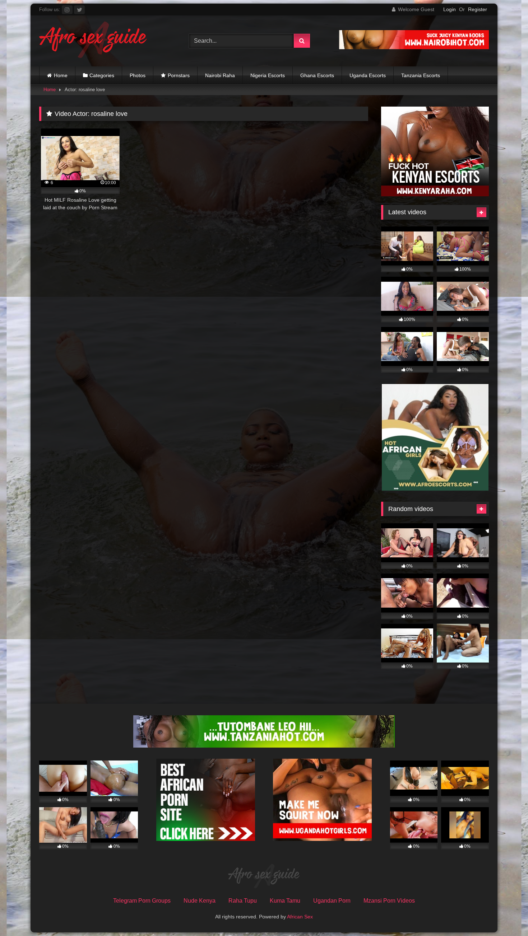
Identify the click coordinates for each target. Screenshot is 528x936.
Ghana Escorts (317, 75)
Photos (137, 75)
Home (61, 75)
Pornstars (179, 75)
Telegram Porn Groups (142, 901)
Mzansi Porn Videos (389, 901)
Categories (101, 75)
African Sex (300, 916)
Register (477, 9)
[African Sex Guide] (93, 41)
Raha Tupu (242, 901)
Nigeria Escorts (267, 75)
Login (449, 9)
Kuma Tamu (285, 901)
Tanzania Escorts (420, 75)
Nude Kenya (200, 901)
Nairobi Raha (220, 75)
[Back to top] (506, 915)
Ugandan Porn (332, 901)
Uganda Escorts (367, 75)
